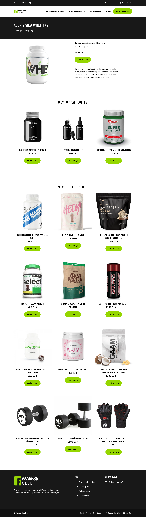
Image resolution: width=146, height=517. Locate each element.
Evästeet (100, 513)
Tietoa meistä (84, 491)
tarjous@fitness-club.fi (123, 3)
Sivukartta (127, 513)
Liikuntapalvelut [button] (75, 11)
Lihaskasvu (100, 43)
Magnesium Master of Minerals (32, 150)
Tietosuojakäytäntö (114, 513)
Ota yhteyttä (90, 513)
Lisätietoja (83, 59)
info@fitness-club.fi (115, 482)
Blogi (82, 513)
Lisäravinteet (90, 43)
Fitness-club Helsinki (54, 11)
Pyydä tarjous (122, 11)
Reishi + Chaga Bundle (73, 150)
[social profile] (30, 3)
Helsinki (110, 3)
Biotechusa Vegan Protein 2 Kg (73, 303)
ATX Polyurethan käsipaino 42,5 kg (73, 438)
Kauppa (108, 11)
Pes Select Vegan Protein (32, 303)
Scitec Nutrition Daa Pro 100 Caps (113, 303)
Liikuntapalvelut (85, 486)
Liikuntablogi (94, 11)
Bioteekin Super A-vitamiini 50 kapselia (114, 150)
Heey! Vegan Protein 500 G (73, 235)
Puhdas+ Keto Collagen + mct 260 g (73, 369)
